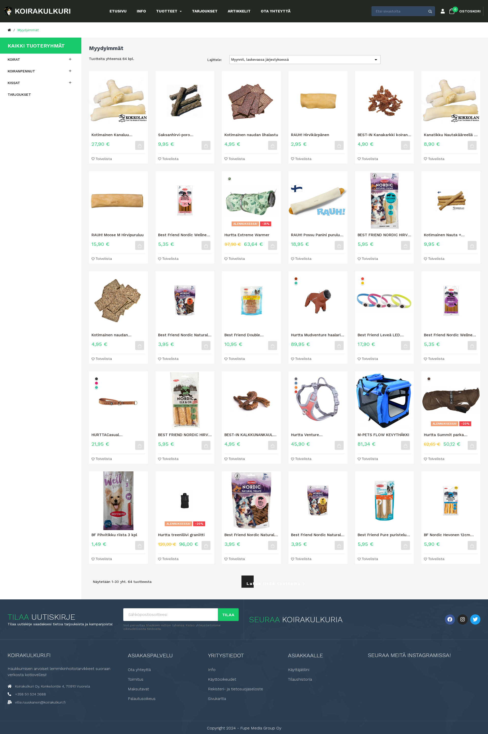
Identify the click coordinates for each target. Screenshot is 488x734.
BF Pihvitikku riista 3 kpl (114, 535)
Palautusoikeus (142, 698)
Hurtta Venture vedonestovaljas (306, 435)
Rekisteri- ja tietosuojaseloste (235, 689)
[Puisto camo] (229, 179)
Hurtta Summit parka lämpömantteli (444, 435)
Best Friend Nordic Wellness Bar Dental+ (184, 235)
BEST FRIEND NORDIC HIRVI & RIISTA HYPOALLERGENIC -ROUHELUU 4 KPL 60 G (384, 235)
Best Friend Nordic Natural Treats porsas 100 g (249, 535)
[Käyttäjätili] (443, 12)
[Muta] (429, 379)
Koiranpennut (21, 71)
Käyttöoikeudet (222, 679)
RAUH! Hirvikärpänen (310, 135)
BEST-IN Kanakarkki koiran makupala (383, 135)
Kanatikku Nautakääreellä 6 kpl (450, 135)
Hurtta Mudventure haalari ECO (316, 335)
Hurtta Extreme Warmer (246, 235)
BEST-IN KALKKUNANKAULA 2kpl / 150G (249, 435)
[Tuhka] (296, 379)
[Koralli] (296, 392)
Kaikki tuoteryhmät (36, 46)
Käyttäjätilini (298, 669)
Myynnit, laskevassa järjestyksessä (305, 60)
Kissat (14, 83)
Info (212, 669)
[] (139, 145)
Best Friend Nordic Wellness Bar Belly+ (450, 335)
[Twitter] (475, 619)
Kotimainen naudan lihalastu (251, 135)
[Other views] (280, 173)
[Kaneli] (296, 279)
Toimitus (135, 679)
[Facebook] (450, 619)
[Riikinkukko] (296, 283)
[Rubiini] (96, 383)
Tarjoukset (19, 94)
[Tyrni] (296, 387)
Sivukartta (217, 698)
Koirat (14, 59)
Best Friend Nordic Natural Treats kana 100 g (316, 535)
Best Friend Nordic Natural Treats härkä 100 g (183, 335)
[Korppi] (96, 379)
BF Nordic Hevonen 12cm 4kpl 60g (447, 535)
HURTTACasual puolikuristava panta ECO (115, 435)
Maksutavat (138, 689)
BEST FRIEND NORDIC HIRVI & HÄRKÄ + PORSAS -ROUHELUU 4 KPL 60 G (183, 435)
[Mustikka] (296, 383)
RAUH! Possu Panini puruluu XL (316, 235)
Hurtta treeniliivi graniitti (181, 535)
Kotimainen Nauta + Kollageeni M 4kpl (442, 235)
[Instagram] (463, 619)
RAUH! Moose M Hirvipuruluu (118, 235)
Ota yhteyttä (139, 669)
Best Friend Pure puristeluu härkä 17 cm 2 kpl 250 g (383, 535)
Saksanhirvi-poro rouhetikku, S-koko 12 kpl (182, 135)
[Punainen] (362, 279)
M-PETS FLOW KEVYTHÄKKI (383, 435)
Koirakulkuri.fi (29, 655)
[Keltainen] (362, 283)
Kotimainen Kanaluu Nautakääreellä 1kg (110, 135)
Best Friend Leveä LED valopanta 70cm (379, 335)
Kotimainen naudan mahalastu (110, 335)
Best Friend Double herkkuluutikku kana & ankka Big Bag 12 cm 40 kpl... (246, 335)
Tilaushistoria (300, 679)
